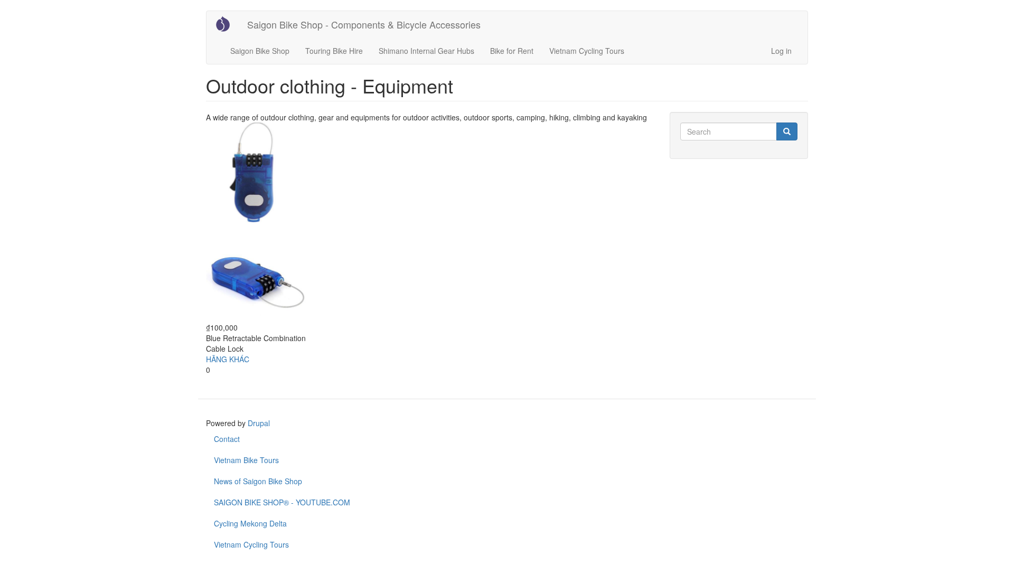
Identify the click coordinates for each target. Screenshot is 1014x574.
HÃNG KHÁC (227, 359)
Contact (227, 439)
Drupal (259, 423)
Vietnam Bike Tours (246, 460)
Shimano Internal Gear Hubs (426, 50)
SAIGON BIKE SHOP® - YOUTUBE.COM (282, 502)
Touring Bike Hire (334, 50)
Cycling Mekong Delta (250, 523)
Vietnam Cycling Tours (586, 50)
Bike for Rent (511, 50)
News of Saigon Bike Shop (258, 481)
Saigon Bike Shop (259, 50)
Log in (781, 50)
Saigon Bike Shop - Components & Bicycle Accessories (364, 24)
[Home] (226, 23)
